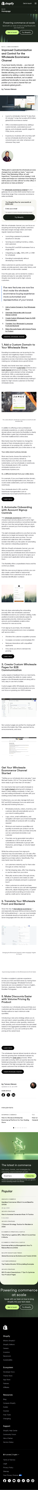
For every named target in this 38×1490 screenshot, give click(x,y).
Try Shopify (26, 32)
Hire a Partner (8, 1438)
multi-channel (6, 370)
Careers (6, 1348)
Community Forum (9, 1434)
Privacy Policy (8, 1467)
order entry (17, 1058)
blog (3, 46)
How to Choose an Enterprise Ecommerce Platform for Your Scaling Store (15, 1120)
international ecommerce (22, 909)
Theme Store (7, 1376)
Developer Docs (9, 1372)
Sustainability (7, 1360)
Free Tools (7, 1415)
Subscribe (30, 1176)
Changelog (7, 1419)
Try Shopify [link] (19, 217)
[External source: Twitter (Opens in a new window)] (8, 1095)
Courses (6, 1411)
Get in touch (27, 3)
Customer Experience (9, 1261)
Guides (5, 1407)
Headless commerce (9, 1199)
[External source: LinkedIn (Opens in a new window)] (13, 1095)
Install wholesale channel (13, 1072)
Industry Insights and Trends (12, 1253)
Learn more (8, 499)
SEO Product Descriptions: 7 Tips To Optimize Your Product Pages (18, 1273)
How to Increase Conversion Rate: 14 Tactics (17, 1214)
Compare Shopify (9, 1403)
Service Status (8, 1442)
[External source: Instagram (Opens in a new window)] (18, 1480)
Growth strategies (8, 1211)
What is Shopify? (9, 1341)
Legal (5, 1464)
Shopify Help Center (10, 1431)
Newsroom (7, 1356)
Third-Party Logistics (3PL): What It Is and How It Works (19, 1236)
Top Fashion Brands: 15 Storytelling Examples (18, 1264)
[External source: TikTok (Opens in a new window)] (23, 1480)
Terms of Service (9, 1460)
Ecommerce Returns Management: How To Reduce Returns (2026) (17, 1246)
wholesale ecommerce (13, 518)
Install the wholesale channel (14, 337)
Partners (6, 1383)
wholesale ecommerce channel (16, 190)
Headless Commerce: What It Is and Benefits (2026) (17, 1203)
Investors (6, 1352)
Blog (4, 1399)
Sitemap (6, 1471)
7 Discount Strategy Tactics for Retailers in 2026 (17, 1225)
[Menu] (35, 3)
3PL (18, 253)
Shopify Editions (9, 1344)
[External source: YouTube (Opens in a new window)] (14, 1480)
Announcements (13, 46)
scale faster (21, 368)
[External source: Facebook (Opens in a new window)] (3, 1095)
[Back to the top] (5, 1327)
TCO (33, 1114)
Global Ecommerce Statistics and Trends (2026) (19, 1256)
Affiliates (6, 1387)
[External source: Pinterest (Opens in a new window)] (32, 1480)
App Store (6, 1380)
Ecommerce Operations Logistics (13, 1232)
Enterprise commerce (9, 1114)
